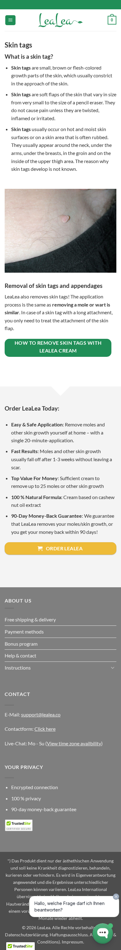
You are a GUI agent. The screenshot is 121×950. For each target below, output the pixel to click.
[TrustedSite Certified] (19, 825)
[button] (10, 20)
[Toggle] (112, 667)
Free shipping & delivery (30, 619)
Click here (45, 729)
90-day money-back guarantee (43, 809)
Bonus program (21, 644)
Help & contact (20, 655)
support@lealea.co (40, 714)
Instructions (18, 667)
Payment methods (24, 631)
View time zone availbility (74, 743)
